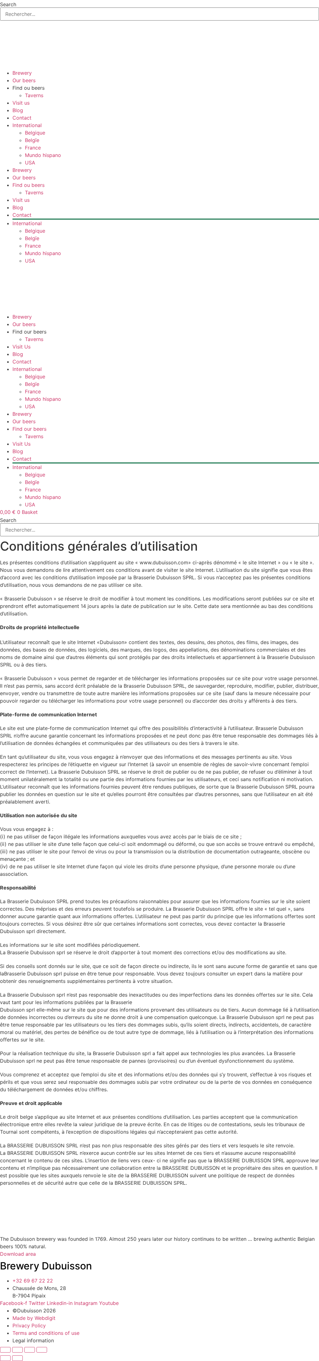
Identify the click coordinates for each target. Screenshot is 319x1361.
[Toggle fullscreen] (17, 1350)
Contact (21, 118)
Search (8, 4)
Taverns (34, 95)
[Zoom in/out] (5, 1350)
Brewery (22, 73)
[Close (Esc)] (41, 1350)
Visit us (21, 103)
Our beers (24, 80)
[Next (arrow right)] (17, 1358)
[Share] (29, 1350)
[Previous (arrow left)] (5, 1358)
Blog (17, 110)
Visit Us (21, 347)
